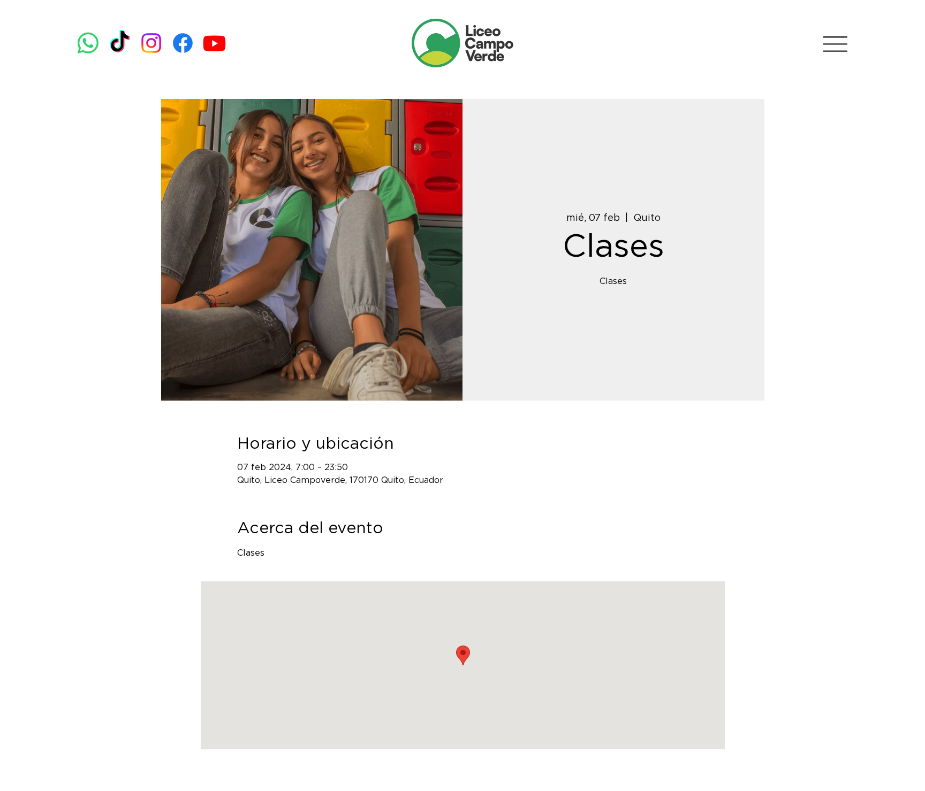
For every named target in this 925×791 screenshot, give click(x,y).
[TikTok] (120, 43)
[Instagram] (151, 43)
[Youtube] (214, 43)
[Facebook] (183, 43)
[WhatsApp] (88, 43)
